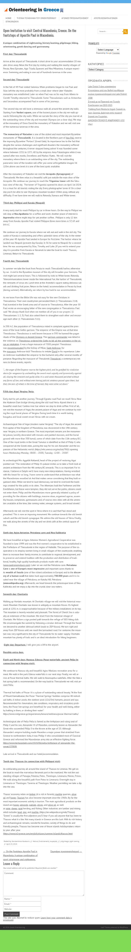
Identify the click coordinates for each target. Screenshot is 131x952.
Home (8, 18)
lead (20, 812)
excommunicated (16, 347)
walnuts (32, 805)
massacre (11, 351)
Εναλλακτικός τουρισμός (48, 841)
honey (13, 797)
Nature (35, 841)
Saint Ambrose (54, 347)
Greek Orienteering (17, 927)
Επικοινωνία (12, 22)
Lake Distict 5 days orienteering (102, 86)
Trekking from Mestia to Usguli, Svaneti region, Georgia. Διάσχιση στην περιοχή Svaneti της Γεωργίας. (107, 113)
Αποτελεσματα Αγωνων (105, 18)
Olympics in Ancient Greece (29, 337)
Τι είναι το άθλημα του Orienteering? (36, 18)
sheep (14, 808)
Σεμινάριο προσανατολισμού (66, 851)
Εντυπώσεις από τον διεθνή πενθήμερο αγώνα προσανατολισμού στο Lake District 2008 (107, 94)
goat (20, 808)
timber (32, 794)
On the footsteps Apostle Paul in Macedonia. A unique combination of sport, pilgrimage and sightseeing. (20, 855)
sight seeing (74, 841)
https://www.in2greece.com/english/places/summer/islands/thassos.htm (38, 833)
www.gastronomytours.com (17, 565)
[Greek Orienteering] (33, 12)
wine (8, 808)
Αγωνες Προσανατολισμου (75, 18)
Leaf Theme (105, 927)
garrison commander (57, 337)
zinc (25, 812)
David (54, 351)
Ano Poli (70, 137)
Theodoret (55, 358)
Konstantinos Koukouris (21, 841)
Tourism (21, 797)
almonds (24, 805)
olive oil (52, 805)
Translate (116, 53)
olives (40, 805)
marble (58, 794)
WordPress (124, 927)
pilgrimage (65, 841)
